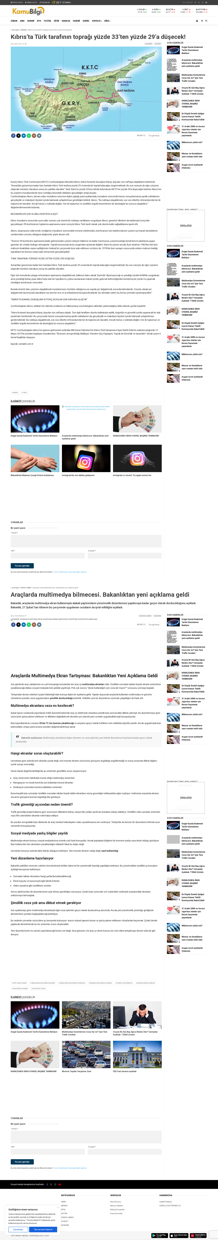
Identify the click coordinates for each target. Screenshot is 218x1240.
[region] (33, 1220)
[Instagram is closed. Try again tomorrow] (137, 458)
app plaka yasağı (19, 983)
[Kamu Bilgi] (28, 15)
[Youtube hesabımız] (206, 3)
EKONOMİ (30, 20)
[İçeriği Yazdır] (39, 135)
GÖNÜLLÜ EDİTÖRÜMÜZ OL (170, 1206)
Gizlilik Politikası (165, 1202)
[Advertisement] (86, 160)
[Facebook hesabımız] (195, 3)
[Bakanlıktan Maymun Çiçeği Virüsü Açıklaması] (35, 458)
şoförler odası (39, 989)
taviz (25, 393)
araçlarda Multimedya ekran (43, 983)
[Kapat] (57, 1207)
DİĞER (106, 20)
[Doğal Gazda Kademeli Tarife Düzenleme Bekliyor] (35, 419)
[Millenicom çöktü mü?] (173, 149)
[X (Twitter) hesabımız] (199, 3)
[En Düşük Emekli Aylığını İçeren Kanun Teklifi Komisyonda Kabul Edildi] (173, 120)
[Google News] (154, 135)
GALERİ (18, 2)
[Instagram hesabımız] (202, 3)
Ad (13, 551)
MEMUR (64, 1206)
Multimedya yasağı (20, 989)
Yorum (14, 533)
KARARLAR (66, 20)
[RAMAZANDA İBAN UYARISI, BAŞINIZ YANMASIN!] (137, 419)
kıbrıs (15, 393)
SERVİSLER (96, 20)
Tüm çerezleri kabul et (43, 1230)
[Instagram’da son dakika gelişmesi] (86, 458)
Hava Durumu (115, 1202)
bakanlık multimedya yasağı (101, 983)
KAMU (22, 20)
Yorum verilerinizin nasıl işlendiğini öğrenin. (70, 572)
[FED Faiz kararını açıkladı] (137, 1054)
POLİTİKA (47, 20)
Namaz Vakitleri (116, 1206)
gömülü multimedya (124, 983)
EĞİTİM (56, 20)
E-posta (92, 551)
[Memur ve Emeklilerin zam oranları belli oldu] (173, 160)
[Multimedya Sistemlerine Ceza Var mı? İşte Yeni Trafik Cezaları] (173, 81)
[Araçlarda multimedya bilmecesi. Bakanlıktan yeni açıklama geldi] (86, 419)
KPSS (39, 20)
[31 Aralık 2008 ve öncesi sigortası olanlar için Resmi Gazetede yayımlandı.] (173, 133)
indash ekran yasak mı (146, 983)
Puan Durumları (116, 1213)
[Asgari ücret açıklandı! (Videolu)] (173, 171)
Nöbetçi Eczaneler (117, 1210)
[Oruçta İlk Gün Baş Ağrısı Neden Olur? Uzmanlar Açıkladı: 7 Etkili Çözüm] (173, 94)
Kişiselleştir (18, 1230)
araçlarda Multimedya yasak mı (72, 983)
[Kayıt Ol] (197, 21)
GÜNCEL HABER (145, 616)
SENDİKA (86, 20)
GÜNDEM (14, 20)
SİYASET (158, 44)
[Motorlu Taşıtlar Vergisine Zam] (86, 1054)
